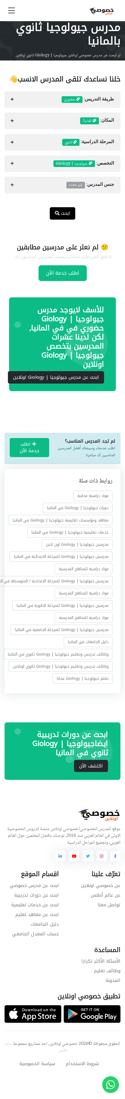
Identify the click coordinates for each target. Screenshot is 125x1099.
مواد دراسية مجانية (93, 495)
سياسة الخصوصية (37, 1063)
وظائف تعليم (107, 971)
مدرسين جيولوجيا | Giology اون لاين (77, 544)
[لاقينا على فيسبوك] (115, 856)
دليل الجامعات (45, 924)
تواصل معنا (109, 905)
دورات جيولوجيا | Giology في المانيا (78, 508)
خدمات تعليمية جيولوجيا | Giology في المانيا (70, 532)
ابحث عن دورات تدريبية (36, 895)
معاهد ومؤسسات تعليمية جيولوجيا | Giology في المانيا (61, 520)
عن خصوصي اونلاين (100, 885)
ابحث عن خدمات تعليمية (35, 905)
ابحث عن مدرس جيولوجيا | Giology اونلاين (56, 377)
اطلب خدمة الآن (62, 273)
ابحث (64, 213)
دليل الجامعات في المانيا (88, 642)
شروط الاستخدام (82, 1063)
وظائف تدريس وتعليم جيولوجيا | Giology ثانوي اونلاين (61, 666)
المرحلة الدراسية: (89, 142)
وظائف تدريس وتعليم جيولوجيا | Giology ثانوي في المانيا (58, 654)
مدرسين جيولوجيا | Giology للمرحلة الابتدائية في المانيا (61, 556)
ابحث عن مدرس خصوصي (34, 885)
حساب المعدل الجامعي (35, 934)
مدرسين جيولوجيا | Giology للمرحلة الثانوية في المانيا (63, 605)
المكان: (98, 121)
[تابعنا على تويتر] (88, 856)
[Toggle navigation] (11, 11)
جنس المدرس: (91, 185)
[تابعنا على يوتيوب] (74, 856)
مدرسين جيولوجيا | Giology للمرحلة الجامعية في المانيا (62, 629)
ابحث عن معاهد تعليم (37, 914)
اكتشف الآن (91, 766)
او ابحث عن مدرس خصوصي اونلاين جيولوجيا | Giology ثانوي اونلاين (67, 55)
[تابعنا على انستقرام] (101, 856)
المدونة (113, 980)
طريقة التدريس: (89, 99)
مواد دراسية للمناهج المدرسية (84, 569)
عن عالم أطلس (105, 895)
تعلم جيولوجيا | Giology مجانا (83, 678)
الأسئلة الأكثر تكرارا (100, 961)
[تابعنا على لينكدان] (60, 856)
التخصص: (85, 163)
